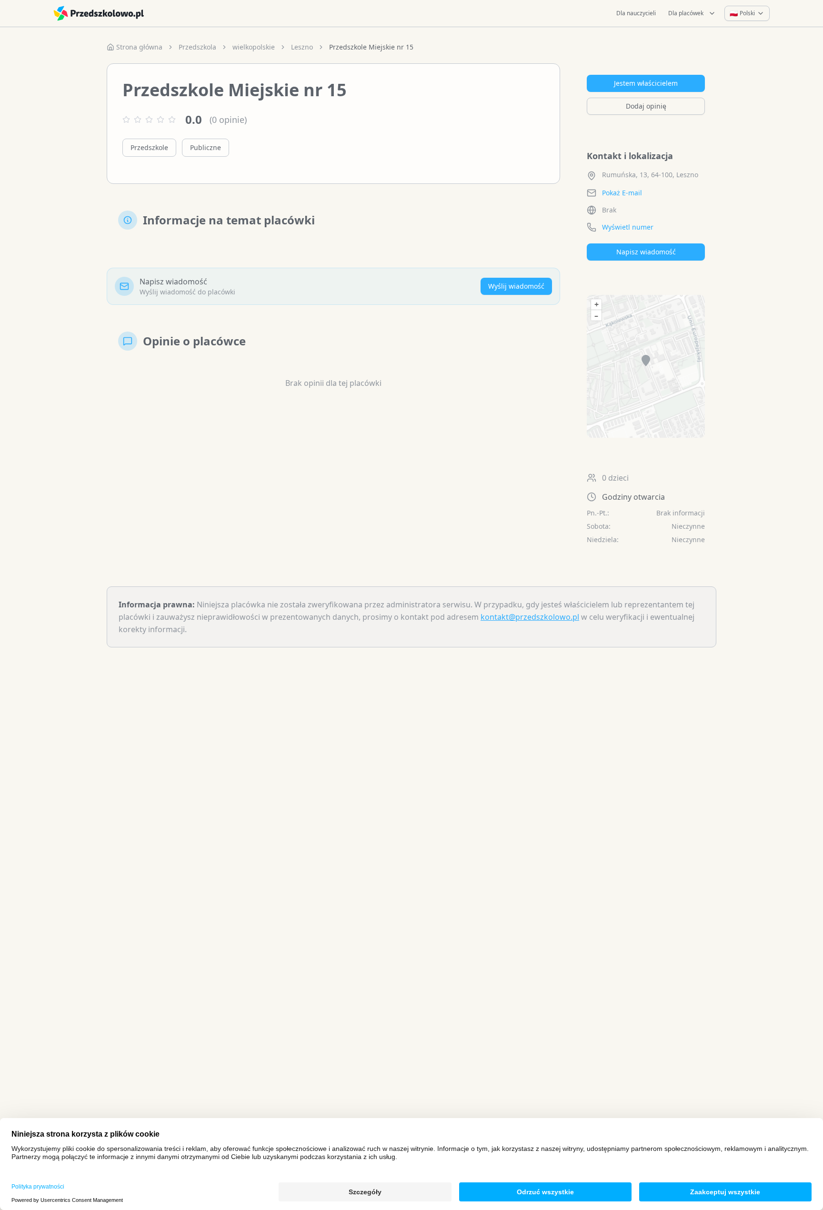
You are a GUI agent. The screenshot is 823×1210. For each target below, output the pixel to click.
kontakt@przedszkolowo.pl (530, 617)
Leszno (302, 46)
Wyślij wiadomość (516, 286)
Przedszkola (197, 46)
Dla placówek (685, 13)
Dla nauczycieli (636, 13)
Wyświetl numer (627, 227)
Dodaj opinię (646, 106)
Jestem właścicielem (646, 83)
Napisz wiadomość (646, 251)
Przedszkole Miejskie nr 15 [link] (371, 46)
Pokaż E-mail (622, 192)
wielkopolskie (253, 46)
